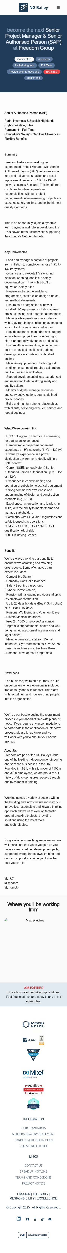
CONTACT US (34, 1165)
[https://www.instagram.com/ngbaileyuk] (35, 1219)
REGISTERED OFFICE (34, 1146)
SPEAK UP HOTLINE (33, 1171)
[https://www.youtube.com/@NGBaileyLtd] (50, 1219)
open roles (33, 1001)
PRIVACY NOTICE (33, 1183)
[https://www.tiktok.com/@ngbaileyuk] (42, 1219)
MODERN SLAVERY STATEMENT (33, 1134)
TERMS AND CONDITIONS (33, 1177)
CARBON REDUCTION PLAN (34, 1140)
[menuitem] (33, 7)
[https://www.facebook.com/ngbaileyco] (28, 1219)
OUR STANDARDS (33, 1128)
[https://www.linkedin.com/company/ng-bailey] (18, 1218)
